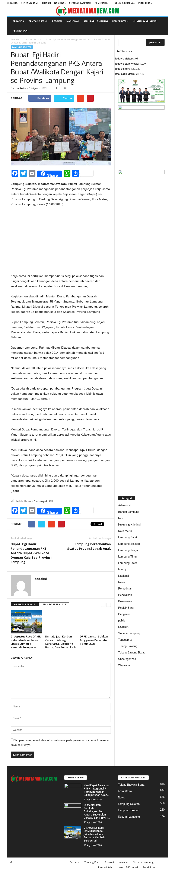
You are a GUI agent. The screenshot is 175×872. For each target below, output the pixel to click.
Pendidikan (145, 2)
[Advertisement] (61, 242)
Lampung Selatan (32, 39)
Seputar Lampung (80, 2)
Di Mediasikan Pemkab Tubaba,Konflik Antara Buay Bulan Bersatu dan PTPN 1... (97, 811)
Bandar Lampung (128, 511)
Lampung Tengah (128, 550)
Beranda (12, 2)
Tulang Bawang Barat (131, 652)
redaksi (21, 88)
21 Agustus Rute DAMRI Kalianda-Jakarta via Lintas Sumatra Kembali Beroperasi (26, 641)
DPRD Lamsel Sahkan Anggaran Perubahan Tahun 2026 (94, 640)
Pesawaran (125, 601)
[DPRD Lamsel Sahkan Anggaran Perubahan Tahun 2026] (95, 621)
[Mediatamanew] (87, 11)
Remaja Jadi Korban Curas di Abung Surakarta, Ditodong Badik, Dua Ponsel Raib (60, 641)
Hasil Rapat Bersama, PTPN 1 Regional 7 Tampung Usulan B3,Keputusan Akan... (96, 790)
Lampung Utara (127, 563)
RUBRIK (123, 627)
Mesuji (122, 569)
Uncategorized (127, 659)
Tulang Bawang (127, 646)
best (121, 518)
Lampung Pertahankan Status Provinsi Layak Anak (89, 546)
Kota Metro (125, 531)
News (121, 582)
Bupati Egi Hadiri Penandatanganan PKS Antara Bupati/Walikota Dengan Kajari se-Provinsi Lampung (31, 553)
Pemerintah (102, 2)
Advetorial (124, 505)
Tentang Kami (29, 2)
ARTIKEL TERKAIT (24, 604)
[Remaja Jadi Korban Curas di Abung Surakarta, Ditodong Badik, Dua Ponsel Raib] (60, 621)
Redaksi (46, 2)
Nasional (60, 2)
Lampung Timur (127, 556)
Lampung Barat (127, 537)
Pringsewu (124, 614)
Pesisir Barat (126, 607)
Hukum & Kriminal (124, 2)
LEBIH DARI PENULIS (54, 604)
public (121, 620)
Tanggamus (125, 639)
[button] (161, 26)
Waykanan (124, 665)
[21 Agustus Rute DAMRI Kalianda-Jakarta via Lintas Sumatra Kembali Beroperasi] (26, 621)
